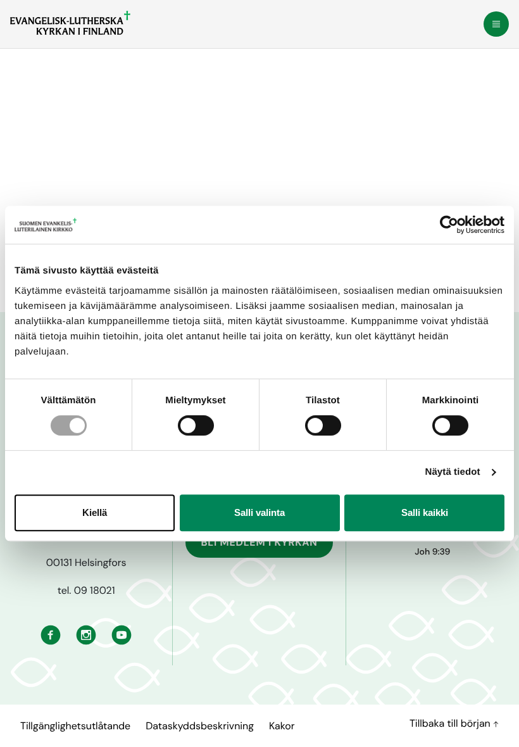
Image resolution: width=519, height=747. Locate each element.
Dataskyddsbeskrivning (200, 725)
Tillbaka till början (451, 723)
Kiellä (94, 512)
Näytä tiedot (452, 472)
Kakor (281, 725)
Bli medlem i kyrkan (259, 542)
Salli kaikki (424, 512)
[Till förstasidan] (70, 22)
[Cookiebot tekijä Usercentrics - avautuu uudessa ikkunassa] (449, 224)
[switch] (196, 425)
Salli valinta (259, 512)
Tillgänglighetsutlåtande (75, 725)
